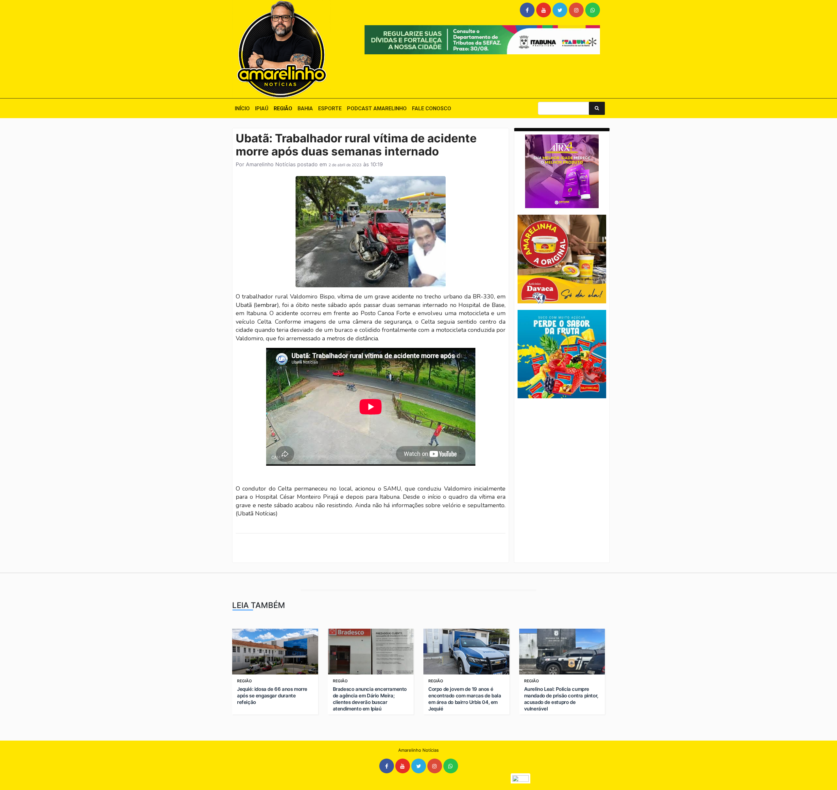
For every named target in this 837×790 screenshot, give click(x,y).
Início (242, 108)
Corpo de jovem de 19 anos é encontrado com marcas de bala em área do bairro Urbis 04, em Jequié (464, 699)
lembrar (266, 305)
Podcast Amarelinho (377, 108)
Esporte (330, 108)
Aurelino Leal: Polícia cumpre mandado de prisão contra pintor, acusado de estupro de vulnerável (561, 699)
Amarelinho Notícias (271, 164)
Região (283, 108)
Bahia (305, 108)
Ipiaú (261, 108)
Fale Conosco (431, 108)
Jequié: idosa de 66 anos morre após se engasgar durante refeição (272, 695)
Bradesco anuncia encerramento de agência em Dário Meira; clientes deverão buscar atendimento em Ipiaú (370, 699)
